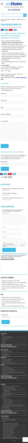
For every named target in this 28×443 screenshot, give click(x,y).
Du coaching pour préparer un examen (11, 301)
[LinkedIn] (13, 441)
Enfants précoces (5, 395)
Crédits (3, 343)
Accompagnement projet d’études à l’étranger (12, 405)
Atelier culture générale (8, 431)
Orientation (4, 397)
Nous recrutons (5, 339)
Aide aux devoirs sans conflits (9, 389)
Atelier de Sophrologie (6, 344)
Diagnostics (3, 357)
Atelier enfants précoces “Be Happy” (10, 423)
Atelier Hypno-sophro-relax (9, 427)
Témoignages (5, 353)
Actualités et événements (7, 337)
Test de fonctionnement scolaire (9, 363)
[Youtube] (15, 441)
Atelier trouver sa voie (7, 403)
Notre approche (4, 349)
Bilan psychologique (6, 361)
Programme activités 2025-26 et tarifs (11, 280)
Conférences (4, 374)
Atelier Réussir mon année (8, 429)
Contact (3, 341)
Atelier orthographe (7, 393)
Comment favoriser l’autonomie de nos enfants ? (13, 299)
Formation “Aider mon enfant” (8, 370)
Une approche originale (7, 351)
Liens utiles (3, 333)
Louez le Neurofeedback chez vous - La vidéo (12, 284)
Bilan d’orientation (7, 399)
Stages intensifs (5, 417)
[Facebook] (12, 441)
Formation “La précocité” (7, 368)
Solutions (3, 384)
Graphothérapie (6, 391)
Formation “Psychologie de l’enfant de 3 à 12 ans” (12, 372)
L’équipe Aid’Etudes (6, 355)
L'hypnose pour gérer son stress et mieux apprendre (14, 282)
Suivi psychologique (6, 409)
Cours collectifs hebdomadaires (9, 419)
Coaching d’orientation (8, 401)
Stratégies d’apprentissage (8, 387)
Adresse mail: (5, 314)
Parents (3, 364)
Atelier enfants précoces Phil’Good (10, 425)
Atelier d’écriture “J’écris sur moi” (10, 437)
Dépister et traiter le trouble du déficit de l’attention (14, 286)
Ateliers (3, 421)
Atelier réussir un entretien (8, 433)
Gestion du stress (5, 407)
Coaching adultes (5, 366)
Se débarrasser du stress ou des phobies (11, 297)
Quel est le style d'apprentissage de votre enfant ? (13, 306)
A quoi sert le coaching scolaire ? (9, 346)
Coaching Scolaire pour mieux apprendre (11, 386)
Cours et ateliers (5, 416)
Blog (3, 335)
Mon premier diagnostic (7, 359)
